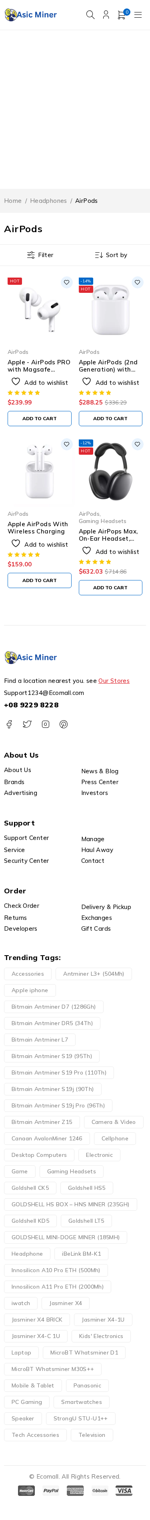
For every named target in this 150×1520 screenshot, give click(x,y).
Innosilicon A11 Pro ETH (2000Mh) (58, 1286)
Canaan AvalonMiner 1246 (47, 1138)
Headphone (27, 1253)
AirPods (18, 351)
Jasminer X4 (65, 1303)
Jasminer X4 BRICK (37, 1319)
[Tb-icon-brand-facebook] (9, 724)
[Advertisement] (75, 109)
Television (92, 1434)
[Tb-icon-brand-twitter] (27, 724)
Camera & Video (114, 1122)
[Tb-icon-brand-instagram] (45, 724)
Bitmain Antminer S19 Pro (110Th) (59, 1072)
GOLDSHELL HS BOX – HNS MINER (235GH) (71, 1204)
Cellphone (115, 1138)
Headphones (48, 200)
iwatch (21, 1303)
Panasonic (87, 1385)
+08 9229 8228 (31, 704)
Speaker (23, 1418)
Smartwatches (81, 1402)
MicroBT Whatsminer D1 (84, 1352)
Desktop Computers (39, 1154)
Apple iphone (30, 990)
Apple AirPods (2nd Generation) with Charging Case (108, 369)
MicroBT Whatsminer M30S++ (53, 1369)
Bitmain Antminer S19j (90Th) (53, 1089)
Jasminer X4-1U (103, 1319)
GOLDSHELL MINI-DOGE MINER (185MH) (66, 1237)
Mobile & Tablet (33, 1385)
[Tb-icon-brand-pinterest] (63, 724)
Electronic (99, 1154)
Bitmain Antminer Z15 (42, 1122)
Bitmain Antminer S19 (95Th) (52, 1056)
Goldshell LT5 (86, 1220)
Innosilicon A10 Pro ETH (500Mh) (56, 1270)
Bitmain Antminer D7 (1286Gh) (54, 1006)
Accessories (28, 973)
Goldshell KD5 (30, 1220)
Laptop (21, 1352)
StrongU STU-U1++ (81, 1418)
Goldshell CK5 (30, 1187)
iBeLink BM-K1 (81, 1253)
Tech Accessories (35, 1434)
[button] (40, 418)
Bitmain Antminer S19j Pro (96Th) (58, 1105)
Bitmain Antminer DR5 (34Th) (52, 1023)
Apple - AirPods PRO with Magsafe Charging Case (39, 369)
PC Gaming (27, 1402)
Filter (45, 255)
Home (13, 200)
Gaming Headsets (103, 520)
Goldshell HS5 (87, 1187)
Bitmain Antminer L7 (40, 1039)
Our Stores (114, 680)
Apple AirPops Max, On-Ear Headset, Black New (108, 538)
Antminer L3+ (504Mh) (93, 973)
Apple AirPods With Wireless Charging (38, 527)
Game (20, 1171)
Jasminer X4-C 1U (36, 1336)
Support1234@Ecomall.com (44, 693)
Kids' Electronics (101, 1336)
